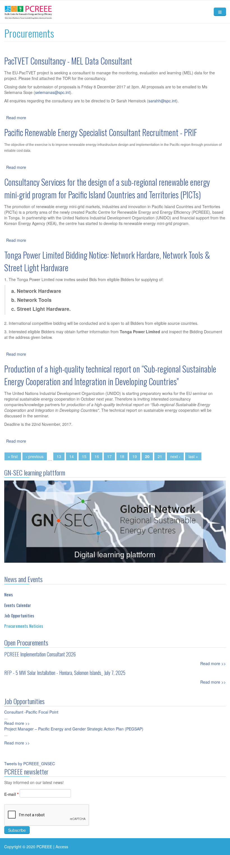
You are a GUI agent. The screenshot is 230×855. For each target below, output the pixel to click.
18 (122, 456)
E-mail (11, 794)
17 (109, 456)
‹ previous (34, 456)
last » (193, 456)
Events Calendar (17, 605)
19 (134, 456)
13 (59, 456)
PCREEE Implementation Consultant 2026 (40, 654)
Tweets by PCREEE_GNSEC (29, 763)
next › (175, 456)
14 (71, 456)
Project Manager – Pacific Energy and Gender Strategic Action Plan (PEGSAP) (73, 729)
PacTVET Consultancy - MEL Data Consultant (68, 60)
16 (97, 456)
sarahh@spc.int (162, 101)
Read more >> (213, 663)
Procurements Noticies (23, 626)
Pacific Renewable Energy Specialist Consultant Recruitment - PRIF (100, 132)
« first (13, 456)
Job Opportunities (19, 615)
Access (62, 846)
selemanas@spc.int (52, 92)
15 (84, 456)
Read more (16, 117)
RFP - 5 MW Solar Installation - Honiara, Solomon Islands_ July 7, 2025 (64, 672)
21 (160, 456)
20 (147, 456)
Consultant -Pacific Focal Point (31, 712)
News (8, 594)
